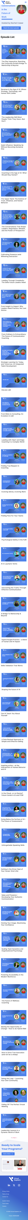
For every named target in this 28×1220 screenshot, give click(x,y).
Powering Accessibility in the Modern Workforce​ (12, 976)
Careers (4, 1206)
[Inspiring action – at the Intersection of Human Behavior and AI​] (13, 756)
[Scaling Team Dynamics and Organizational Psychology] (14, 939)
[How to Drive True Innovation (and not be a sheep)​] (14, 1043)
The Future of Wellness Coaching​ (10, 1002)
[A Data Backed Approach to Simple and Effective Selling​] (14, 730)
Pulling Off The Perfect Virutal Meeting (13, 1105)
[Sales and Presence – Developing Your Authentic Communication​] (14, 886)
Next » (15, 1137)
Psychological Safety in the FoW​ (14, 540)
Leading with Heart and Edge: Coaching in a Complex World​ (13, 441)
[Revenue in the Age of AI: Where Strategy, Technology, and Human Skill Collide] (13, 80)
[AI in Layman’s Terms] (13, 554)
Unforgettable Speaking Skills (13, 845)
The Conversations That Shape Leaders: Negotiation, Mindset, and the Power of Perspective (14, 229)
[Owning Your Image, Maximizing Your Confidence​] (13, 913)
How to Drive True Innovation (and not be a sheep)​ (13, 1053)
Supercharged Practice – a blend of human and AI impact (14, 641)
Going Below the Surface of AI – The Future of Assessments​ (13, 820)
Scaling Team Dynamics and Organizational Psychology (12, 950)
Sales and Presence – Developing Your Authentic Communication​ (12, 897)
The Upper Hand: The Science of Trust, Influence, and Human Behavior (13, 201)
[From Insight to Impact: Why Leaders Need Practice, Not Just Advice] (13, 297)
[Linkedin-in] (9, 1185)
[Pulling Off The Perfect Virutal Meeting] (14, 1095)
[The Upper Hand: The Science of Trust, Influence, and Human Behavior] (13, 189)
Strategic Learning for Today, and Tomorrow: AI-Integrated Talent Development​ (12, 364)
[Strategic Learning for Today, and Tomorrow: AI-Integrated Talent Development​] (13, 353)
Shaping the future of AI (11, 689)
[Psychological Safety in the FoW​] (14, 530)
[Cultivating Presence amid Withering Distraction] (13, 245)
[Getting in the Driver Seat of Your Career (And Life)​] (13, 860)
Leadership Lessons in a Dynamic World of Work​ (10, 1131)
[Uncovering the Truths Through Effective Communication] (14, 578)
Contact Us (5, 1196)
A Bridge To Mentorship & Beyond (11, 615)
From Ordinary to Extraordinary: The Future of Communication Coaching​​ (14, 336)
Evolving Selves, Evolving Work (14, 492)
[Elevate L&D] (14, 380)
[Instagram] (19, 1185)
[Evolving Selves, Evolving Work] (14, 482)
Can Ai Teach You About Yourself (10, 714)
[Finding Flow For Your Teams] (13, 506)
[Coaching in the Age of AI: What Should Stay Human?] (14, 163)
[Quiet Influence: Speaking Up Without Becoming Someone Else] (13, 136)
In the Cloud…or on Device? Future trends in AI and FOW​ (12, 794)
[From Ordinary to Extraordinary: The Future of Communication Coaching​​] (14, 325)
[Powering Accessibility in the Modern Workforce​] (13, 965)
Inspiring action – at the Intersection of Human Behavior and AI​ (13, 767)
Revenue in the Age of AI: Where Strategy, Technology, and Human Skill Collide (13, 91)
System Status (6, 1200)
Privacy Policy (5, 1191)
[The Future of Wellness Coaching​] (14, 991)
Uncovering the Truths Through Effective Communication (14, 589)
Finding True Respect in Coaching (10, 467)
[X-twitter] (14, 1185)
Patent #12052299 (14, 1216)
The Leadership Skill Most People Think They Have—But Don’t (13, 119)
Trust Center (5, 1203)
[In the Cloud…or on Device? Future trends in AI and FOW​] (14, 784)
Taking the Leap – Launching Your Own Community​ (12, 1079)
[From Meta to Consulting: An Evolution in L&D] (13, 404)
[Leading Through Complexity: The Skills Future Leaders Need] (14, 271)
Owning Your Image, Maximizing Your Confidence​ (13, 924)
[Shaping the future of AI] (14, 680)
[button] (25, 2)
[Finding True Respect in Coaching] (13, 456)
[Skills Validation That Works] (13, 656)
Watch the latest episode (11, 28)
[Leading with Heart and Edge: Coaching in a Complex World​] (14, 430)
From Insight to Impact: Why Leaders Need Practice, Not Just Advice (13, 308)
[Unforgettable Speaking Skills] (14, 836)
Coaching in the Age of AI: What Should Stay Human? (14, 174)
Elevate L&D (6, 390)
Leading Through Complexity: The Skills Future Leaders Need (14, 281)
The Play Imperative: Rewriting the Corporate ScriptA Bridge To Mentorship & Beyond (14, 63)
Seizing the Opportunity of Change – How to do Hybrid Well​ (13, 1028)
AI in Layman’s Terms (9, 564)
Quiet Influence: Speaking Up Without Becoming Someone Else (12, 147)
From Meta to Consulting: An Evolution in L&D (12, 415)
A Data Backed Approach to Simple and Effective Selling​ (12, 740)
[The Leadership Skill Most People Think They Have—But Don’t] (14, 108)
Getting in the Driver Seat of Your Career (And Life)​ (12, 870)
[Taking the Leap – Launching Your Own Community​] (13, 1069)
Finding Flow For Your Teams (12, 516)
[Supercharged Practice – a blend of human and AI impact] (14, 630)
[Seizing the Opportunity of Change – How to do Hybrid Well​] (13, 1017)
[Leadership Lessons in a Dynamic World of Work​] (13, 1121)
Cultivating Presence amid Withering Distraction (11, 255)
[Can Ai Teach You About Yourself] (13, 704)
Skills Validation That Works (12, 666)
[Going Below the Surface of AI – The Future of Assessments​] (13, 810)
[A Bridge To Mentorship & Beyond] (13, 604)
